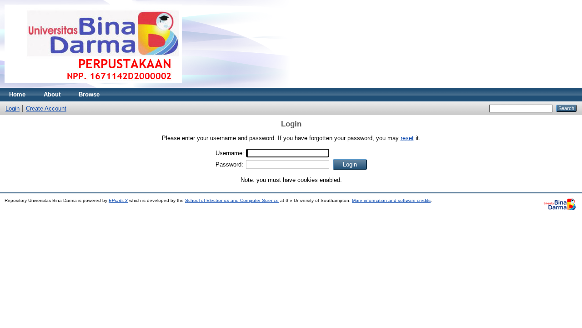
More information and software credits (391, 200)
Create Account (46, 108)
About (52, 94)
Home (17, 94)
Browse (89, 94)
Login (12, 108)
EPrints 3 (118, 200)
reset (407, 138)
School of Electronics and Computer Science (232, 200)
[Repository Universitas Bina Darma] (93, 85)
